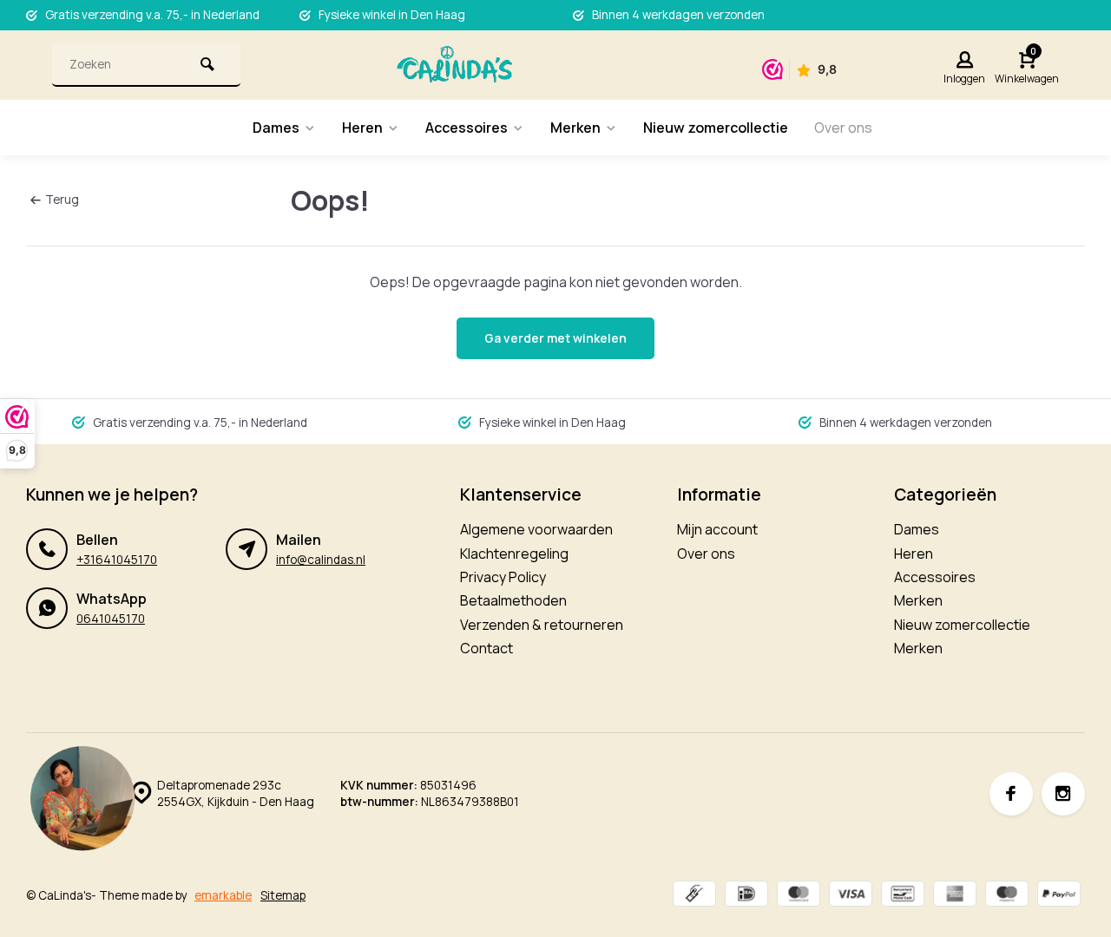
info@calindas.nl (320, 559)
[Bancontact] (902, 896)
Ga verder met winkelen (555, 338)
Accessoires (466, 127)
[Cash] (694, 896)
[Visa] (850, 896)
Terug (62, 199)
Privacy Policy (503, 576)
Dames (276, 127)
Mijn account (717, 529)
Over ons (843, 127)
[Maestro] (1007, 896)
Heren (362, 127)
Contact (486, 648)
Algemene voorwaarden (536, 529)
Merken (575, 127)
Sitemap (283, 895)
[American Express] (954, 896)
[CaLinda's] (454, 65)
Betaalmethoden (513, 600)
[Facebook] (1011, 794)
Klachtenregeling (514, 553)
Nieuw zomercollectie (715, 127)
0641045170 (110, 618)
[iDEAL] (746, 896)
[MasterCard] (798, 896)
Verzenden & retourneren (541, 624)
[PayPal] (1059, 896)
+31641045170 (116, 559)
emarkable (223, 895)
